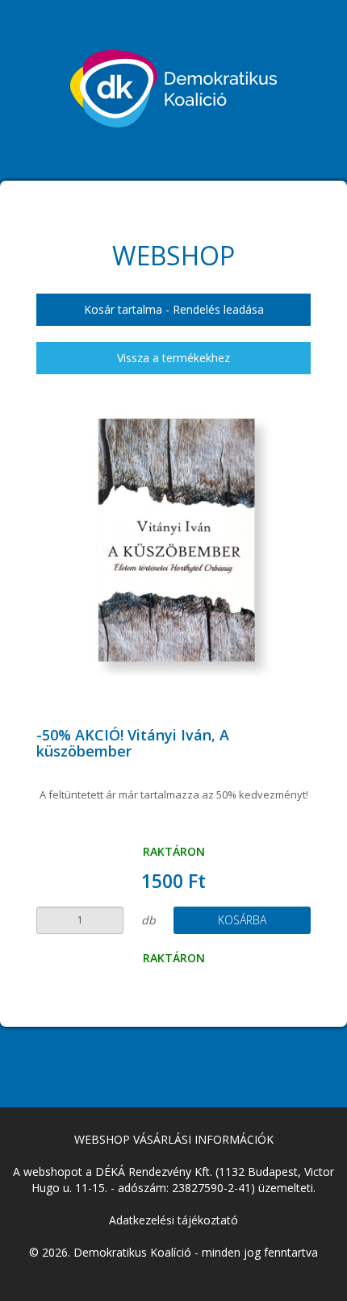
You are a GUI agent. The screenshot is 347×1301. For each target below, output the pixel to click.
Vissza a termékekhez (173, 357)
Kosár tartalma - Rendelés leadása (174, 309)
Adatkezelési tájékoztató (173, 1220)
